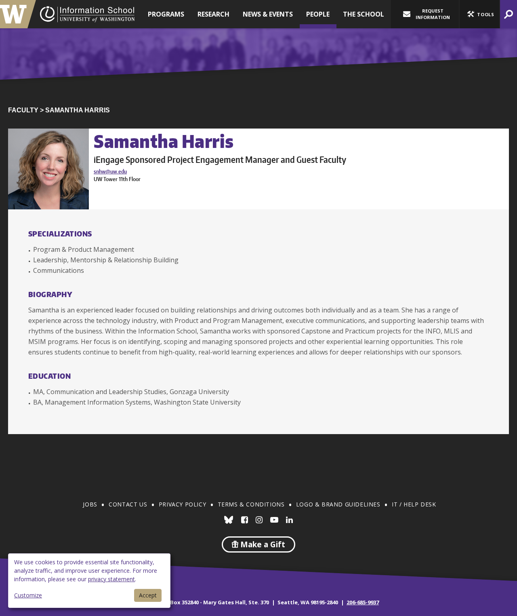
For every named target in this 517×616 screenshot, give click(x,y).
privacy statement (111, 579)
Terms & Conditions (251, 504)
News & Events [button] (268, 14)
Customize (28, 595)
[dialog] (89, 580)
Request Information (433, 14)
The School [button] (363, 14)
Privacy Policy (182, 504)
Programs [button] (166, 14)
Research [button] (213, 14)
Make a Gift (261, 544)
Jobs (90, 504)
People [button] (318, 14)
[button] (479, 14)
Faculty (23, 110)
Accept (148, 595)
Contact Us (128, 504)
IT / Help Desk (414, 504)
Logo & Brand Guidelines (338, 504)
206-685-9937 (363, 602)
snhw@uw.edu (110, 171)
